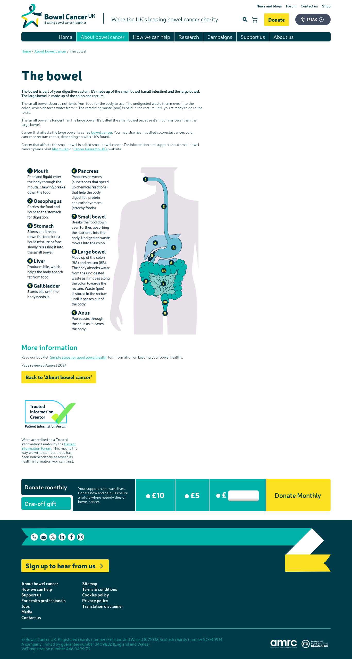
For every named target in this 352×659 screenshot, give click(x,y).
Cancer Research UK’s (90, 148)
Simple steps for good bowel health (78, 357)
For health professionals (43, 600)
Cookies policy (95, 594)
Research (189, 36)
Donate (276, 19)
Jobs (25, 606)
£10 (157, 495)
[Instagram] (80, 537)
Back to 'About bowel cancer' (59, 377)
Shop (326, 6)
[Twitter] (52, 537)
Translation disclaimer (102, 606)
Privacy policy (95, 600)
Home (65, 36)
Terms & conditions (99, 589)
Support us (253, 36)
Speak (312, 19)
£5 (194, 495)
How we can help (151, 36)
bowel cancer (101, 132)
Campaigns (219, 36)
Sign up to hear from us (61, 565)
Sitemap (89, 583)
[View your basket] (255, 19)
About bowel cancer (102, 36)
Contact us (309, 6)
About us (283, 36)
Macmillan (60, 148)
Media (26, 611)
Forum (291, 6)
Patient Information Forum (48, 445)
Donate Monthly (298, 494)
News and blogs (269, 6)
